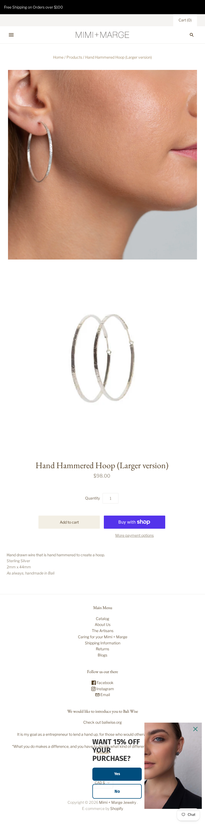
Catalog (102, 618)
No (117, 791)
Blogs (102, 655)
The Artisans (102, 630)
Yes (117, 774)
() (185, 20)
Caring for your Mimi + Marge (102, 636)
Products (74, 57)
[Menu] (11, 34)
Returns (102, 649)
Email (105, 694)
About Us (103, 624)
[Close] (195, 729)
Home (58, 57)
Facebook (104, 682)
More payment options (134, 535)
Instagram (105, 688)
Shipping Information (102, 643)
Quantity (92, 498)
